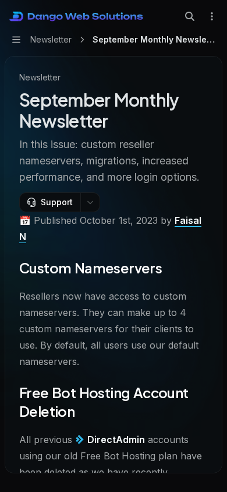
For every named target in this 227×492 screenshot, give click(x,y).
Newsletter (40, 77)
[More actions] (212, 16)
